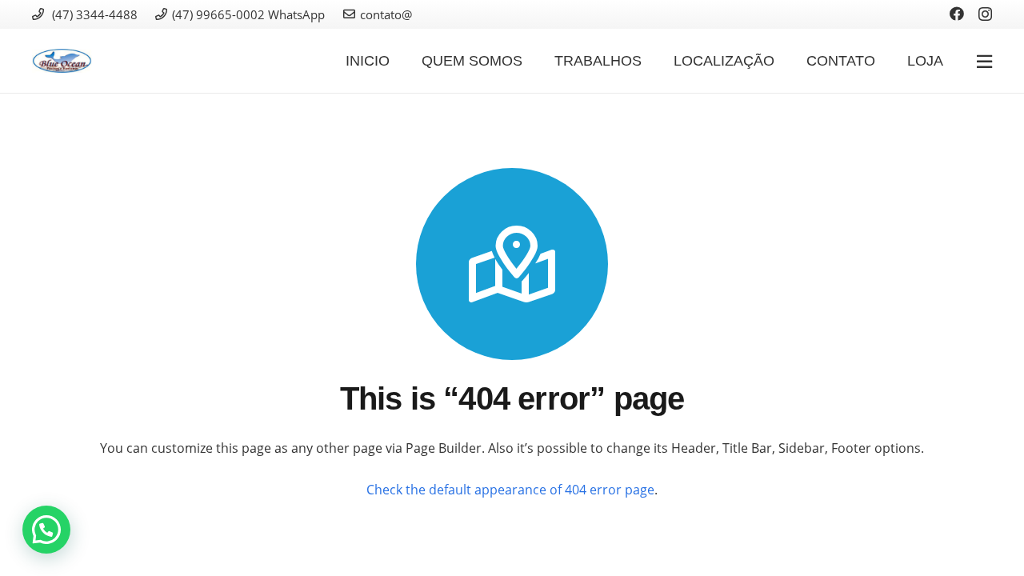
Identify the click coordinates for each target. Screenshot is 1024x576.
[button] (46, 530)
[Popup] (984, 61)
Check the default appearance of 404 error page (510, 489)
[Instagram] (985, 14)
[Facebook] (957, 13)
